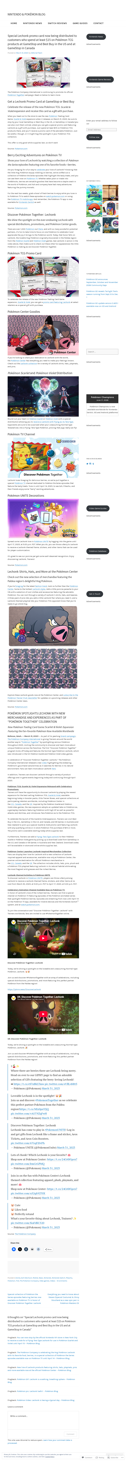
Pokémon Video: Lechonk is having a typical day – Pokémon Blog (45, 1400)
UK (31, 804)
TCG (17, 1281)
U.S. (12, 804)
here (54, 769)
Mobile (35, 1278)
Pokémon (53, 116)
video (44, 763)
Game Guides (80, 23)
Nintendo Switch (26, 202)
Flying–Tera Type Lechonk (47, 837)
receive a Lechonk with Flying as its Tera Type (53, 422)
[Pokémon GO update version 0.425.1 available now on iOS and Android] (94, 209)
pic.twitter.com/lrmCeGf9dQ (28, 1163)
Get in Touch (94, 594)
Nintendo (47, 1278)
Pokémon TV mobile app (22, 199)
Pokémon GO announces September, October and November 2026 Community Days (102, 282)
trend (44, 586)
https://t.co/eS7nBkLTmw (29, 1084)
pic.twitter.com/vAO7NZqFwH (29, 1113)
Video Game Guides (98, 508)
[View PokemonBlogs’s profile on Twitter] (87, 464)
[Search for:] (102, 352)
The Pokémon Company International (24, 739)
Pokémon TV (32, 178)
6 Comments (62, 1281)
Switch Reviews (57, 23)
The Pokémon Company (25, 1234)
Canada (18, 804)
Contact (98, 23)
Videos (52, 1281)
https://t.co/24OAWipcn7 (62, 1159)
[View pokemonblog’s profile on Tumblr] (93, 464)
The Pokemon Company (29, 1281)
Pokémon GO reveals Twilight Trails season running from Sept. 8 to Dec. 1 (102, 294)
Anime (18, 1278)
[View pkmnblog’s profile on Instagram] (90, 464)
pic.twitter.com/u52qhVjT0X (28, 1193)
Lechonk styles (39, 589)
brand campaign (68, 736)
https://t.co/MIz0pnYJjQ (34, 1109)
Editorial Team (36, 53)
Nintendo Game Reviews (100, 79)
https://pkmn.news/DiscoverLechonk (24, 989)
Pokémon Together (16, 95)
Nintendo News (32, 23)
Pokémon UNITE (41, 541)
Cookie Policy (49, 1457)
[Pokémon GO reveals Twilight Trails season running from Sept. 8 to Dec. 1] (110, 193)
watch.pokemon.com (55, 196)
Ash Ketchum (26, 1278)
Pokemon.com (21, 148)
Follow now (94, 137)
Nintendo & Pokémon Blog (26, 14)
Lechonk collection (28, 363)
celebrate (41, 170)
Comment (70, 1434)
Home (14, 23)
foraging (19, 586)
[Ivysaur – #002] (94, 225)
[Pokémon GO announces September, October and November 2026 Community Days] (94, 193)
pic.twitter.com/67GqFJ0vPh (28, 1143)
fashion (38, 586)
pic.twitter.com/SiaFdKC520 (27, 1223)
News (41, 1278)
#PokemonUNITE (55, 1130)
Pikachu (69, 1278)
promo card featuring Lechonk (56, 302)
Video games (44, 1281)
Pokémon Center (18, 360)
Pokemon (11, 1281)
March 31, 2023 (51, 1088)
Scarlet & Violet (54, 795)
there (40, 229)
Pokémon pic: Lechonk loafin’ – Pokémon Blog (37, 1391)
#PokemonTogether (46, 1100)
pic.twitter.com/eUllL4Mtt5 (61, 1084)
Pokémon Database (97, 551)
